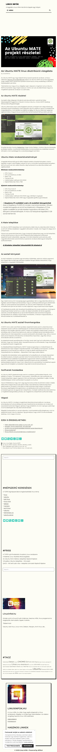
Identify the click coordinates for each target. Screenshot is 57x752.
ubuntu (6, 497)
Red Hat (26, 666)
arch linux (7, 508)
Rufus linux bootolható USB (34, 666)
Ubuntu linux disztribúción (16, 79)
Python (21, 666)
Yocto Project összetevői (26, 673)
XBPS (14, 673)
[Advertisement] (28, 24)
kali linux (7, 499)
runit (40, 666)
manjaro (7, 506)
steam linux (17, 669)
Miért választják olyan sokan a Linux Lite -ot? (19, 424)
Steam (13, 669)
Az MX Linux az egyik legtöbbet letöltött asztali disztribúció (23, 428)
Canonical (5, 662)
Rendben (28, 746)
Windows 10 (17, 671)
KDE (30, 662)
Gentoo (16, 662)
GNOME (19, 445)
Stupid (21, 669)
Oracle (18, 666)
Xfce (16, 673)
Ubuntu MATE (16, 443)
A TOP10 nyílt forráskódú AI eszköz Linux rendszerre (20, 554)
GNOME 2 (25, 445)
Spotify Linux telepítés (7, 669)
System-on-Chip (26, 669)
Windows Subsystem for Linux (46, 671)
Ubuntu (37, 669)
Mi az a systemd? (10, 430)
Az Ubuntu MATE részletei (10, 445)
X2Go (31, 110)
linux (5, 495)
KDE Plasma (35, 662)
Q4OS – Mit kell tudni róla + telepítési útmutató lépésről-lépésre (24, 563)
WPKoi (40, 750)
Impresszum (12, 721)
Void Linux (12, 671)
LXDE (35, 664)
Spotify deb (49, 666)
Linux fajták (9, 443)
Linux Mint (31, 664)
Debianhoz (20, 147)
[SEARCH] (49, 10)
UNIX (51, 669)
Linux (4, 443)
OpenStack (13, 666)
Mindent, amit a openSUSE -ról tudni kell (18, 426)
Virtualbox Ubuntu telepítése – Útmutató (16, 561)
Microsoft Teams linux (45, 664)
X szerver (20, 673)
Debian (11, 662)
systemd (30, 669)
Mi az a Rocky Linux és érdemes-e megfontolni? (20, 432)
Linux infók (12, 4)
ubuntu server (8, 515)
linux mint (7, 501)
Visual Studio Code (6, 671)
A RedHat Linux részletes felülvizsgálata (16, 556)
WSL (4, 673)
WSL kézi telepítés (8, 673)
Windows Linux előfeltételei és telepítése (32, 671)
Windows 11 (22, 671)
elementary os (9, 513)
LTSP (24, 110)
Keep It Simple (42, 662)
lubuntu (6, 510)
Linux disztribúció (23, 664)
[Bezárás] (34, 730)
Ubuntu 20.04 (46, 669)
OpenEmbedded (6, 666)
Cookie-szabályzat (28, 742)
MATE (29, 445)
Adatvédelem (12, 719)
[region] (19, 739)
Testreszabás (13, 746)
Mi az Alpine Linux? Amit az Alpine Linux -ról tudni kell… (18, 448)
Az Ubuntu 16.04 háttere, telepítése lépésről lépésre (20, 559)
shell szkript (44, 666)
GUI (27, 662)
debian (6, 504)
